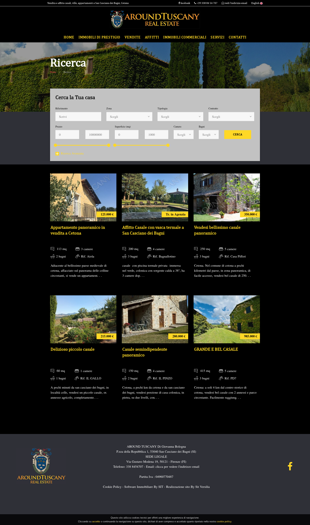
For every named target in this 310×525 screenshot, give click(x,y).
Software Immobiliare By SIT (143, 486)
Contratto (213, 108)
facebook (185, 3)
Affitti (152, 37)
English (255, 3)
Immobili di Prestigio (99, 37)
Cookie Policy (112, 486)
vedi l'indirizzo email (235, 3)
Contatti (237, 37)
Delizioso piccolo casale (73, 349)
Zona (109, 108)
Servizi (217, 37)
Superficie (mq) (123, 126)
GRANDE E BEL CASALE (216, 349)
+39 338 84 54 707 (207, 3)
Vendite (133, 37)
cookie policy (224, 521)
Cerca (237, 134)
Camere (177, 126)
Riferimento (61, 108)
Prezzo (58, 126)
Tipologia (162, 108)
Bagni (202, 126)
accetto (96, 521)
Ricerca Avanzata (72, 153)
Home (69, 37)
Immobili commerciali (184, 37)
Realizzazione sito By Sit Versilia (188, 486)
